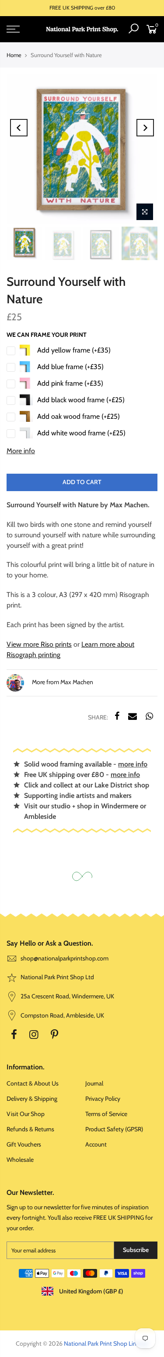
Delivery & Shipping (32, 1099)
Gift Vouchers (24, 1144)
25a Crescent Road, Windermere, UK (66, 996)
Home (14, 54)
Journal (94, 1083)
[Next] (145, 127)
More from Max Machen (62, 682)
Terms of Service (106, 1114)
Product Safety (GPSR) (114, 1129)
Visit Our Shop (26, 1114)
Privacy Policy (102, 1099)
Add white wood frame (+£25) (81, 433)
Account (96, 1144)
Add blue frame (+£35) (70, 367)
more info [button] (132, 764)
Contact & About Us (33, 1083)
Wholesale (20, 1160)
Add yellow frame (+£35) (74, 350)
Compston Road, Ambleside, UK (61, 1015)
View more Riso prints (39, 644)
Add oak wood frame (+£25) (78, 416)
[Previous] (19, 127)
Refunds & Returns (30, 1129)
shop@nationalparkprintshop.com (64, 958)
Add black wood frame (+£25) (81, 400)
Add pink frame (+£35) (70, 383)
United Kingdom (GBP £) (90, 1291)
